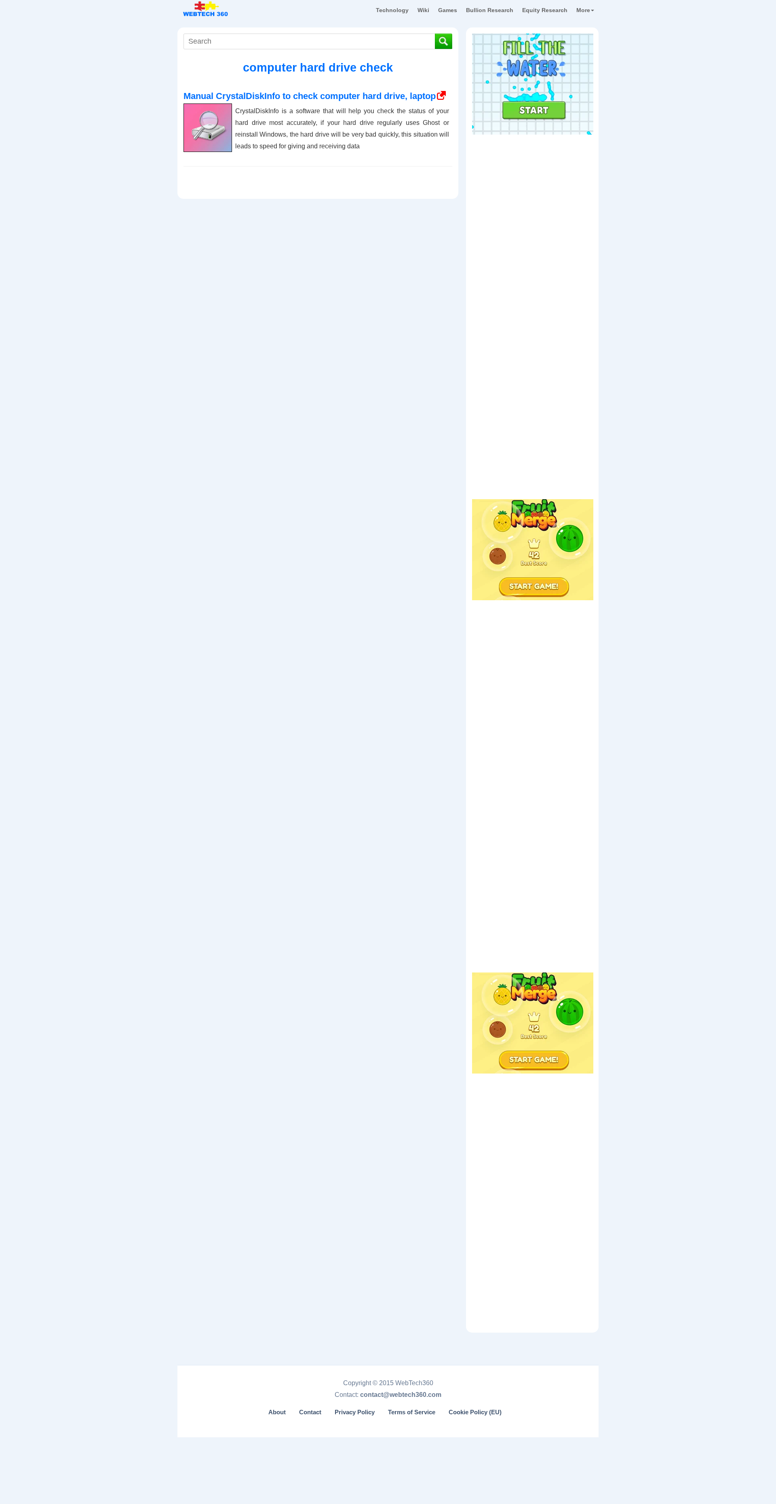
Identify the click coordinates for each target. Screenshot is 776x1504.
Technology (392, 10)
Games (447, 10)
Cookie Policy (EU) (475, 1412)
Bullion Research (489, 10)
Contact (310, 1412)
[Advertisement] (532, 189)
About (277, 1412)
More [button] (583, 10)
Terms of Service (411, 1412)
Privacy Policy (355, 1412)
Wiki (423, 10)
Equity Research (544, 10)
